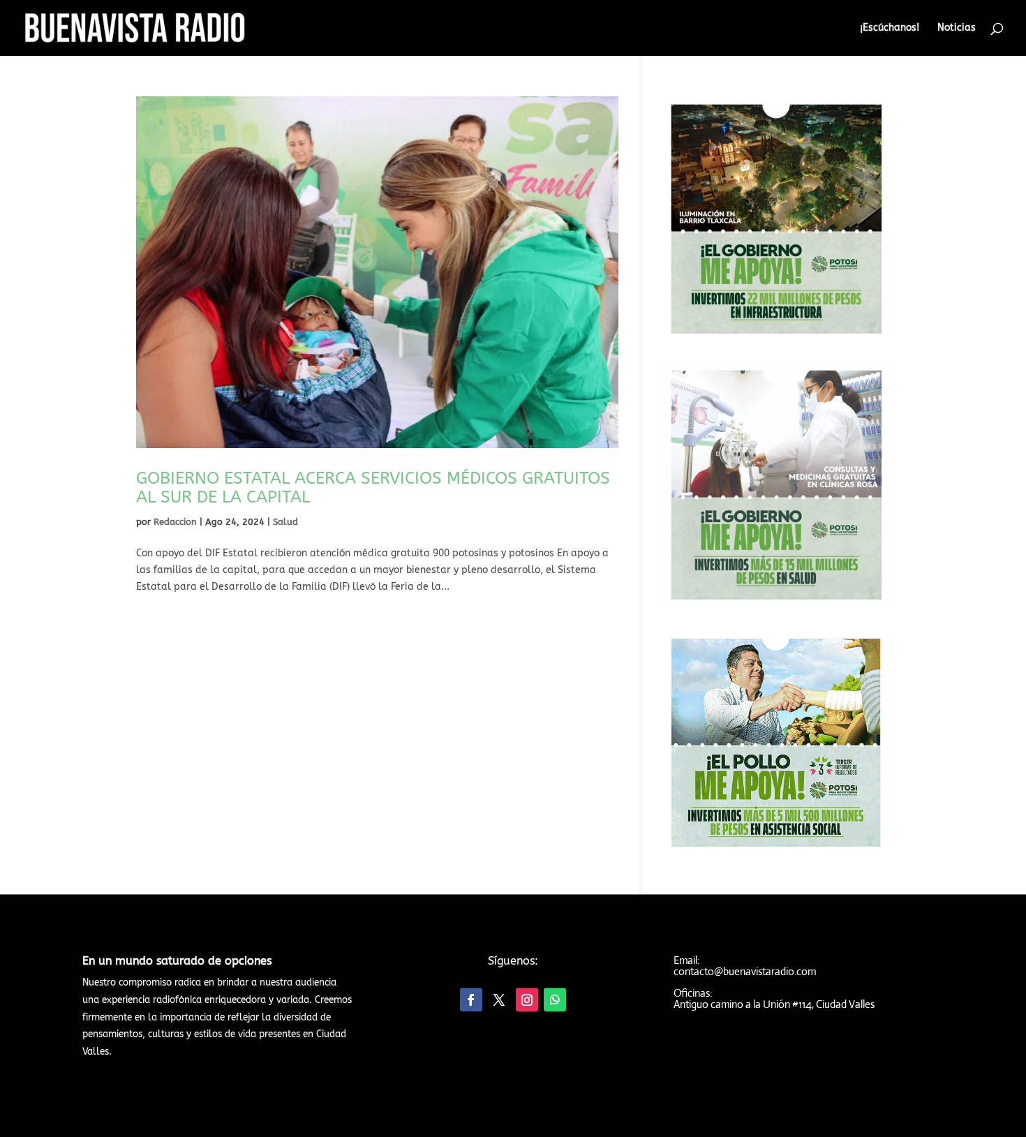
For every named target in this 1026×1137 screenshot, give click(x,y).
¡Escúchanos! (889, 28)
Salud (285, 522)
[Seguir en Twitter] (499, 999)
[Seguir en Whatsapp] (555, 999)
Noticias (956, 28)
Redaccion (175, 522)
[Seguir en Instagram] (527, 999)
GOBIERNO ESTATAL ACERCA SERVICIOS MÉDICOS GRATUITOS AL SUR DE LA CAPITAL (373, 487)
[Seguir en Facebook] (471, 999)
